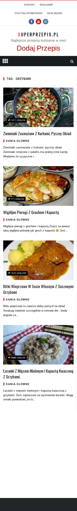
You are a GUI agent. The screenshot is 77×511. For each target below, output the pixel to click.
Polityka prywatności (28, 13)
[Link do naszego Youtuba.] (38, 22)
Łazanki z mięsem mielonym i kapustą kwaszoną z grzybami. (38, 373)
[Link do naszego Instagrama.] (45, 22)
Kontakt (29, 4)
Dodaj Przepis (38, 48)
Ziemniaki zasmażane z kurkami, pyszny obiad (37, 133)
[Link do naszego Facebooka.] (31, 22)
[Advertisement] (38, 449)
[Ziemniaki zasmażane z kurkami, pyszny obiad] (38, 107)
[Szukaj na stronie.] (72, 61)
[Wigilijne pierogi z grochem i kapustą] (38, 186)
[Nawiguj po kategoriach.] (5, 61)
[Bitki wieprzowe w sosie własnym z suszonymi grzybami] (38, 260)
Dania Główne (17, 140)
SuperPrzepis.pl (38, 34)
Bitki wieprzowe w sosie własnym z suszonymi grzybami (38, 289)
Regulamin (46, 4)
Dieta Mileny (54, 13)
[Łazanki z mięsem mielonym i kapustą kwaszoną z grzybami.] (38, 345)
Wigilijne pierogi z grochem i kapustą (31, 212)
